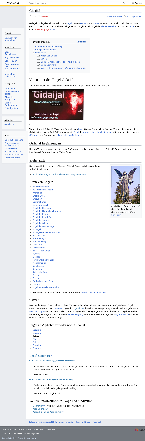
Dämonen (58, 308)
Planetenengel (39, 263)
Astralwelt (97, 422)
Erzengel (37, 229)
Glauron (36, 339)
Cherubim (37, 198)
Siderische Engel (40, 272)
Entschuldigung (75, 314)
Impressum (31, 438)
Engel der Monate (41, 214)
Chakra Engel (39, 195)
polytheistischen (64, 135)
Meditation (38, 405)
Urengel (36, 284)
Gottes (96, 23)
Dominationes (39, 202)
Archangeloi (38, 192)
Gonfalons (37, 345)
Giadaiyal (37, 333)
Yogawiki (13, 3)
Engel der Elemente (42, 208)
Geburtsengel (39, 238)
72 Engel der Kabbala (43, 189)
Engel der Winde (40, 223)
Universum (116, 214)
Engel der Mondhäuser (43, 217)
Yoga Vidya (78, 308)
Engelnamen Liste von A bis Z (47, 287)
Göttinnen (34, 135)
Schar (52, 29)
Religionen (106, 132)
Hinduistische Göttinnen (94, 292)
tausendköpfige (41, 29)
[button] (56, 104)
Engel (69, 23)
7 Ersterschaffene (41, 186)
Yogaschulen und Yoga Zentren (47, 412)
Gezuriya (37, 329)
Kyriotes (36, 253)
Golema (36, 342)
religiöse (118, 314)
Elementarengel (40, 205)
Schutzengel (38, 266)
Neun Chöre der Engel (43, 259)
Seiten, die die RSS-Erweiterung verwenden (56, 422)
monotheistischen (92, 132)
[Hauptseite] (12, 16)
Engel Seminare (40, 355)
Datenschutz (7, 438)
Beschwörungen (37, 311)
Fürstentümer (39, 235)
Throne (36, 275)
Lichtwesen (86, 422)
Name (83, 23)
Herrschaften (39, 247)
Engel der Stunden (41, 220)
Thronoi (36, 278)
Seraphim (37, 269)
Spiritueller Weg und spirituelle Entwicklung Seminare (59, 174)
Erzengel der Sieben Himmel (46, 232)
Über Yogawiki (19, 438)
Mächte (36, 256)
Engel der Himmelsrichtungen (47, 211)
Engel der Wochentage (43, 226)
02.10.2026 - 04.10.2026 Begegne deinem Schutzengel (52, 360)
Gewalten (37, 244)
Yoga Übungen (40, 408)
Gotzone (37, 348)
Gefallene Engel (40, 241)
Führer (131, 26)
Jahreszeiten (111, 26)
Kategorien (33, 422)
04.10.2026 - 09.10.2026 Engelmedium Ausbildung (51, 379)
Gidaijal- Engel (36, 92)
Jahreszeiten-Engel (41, 250)
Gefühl (125, 314)
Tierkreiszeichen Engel (43, 281)
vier (103, 26)
